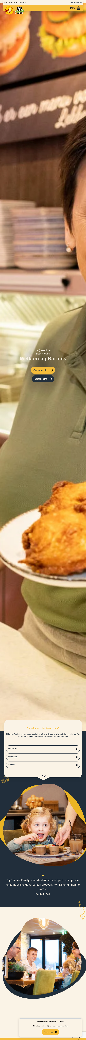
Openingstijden (40, 370)
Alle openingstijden (76, 2)
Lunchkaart (13, 749)
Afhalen (11, 765)
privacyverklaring (62, 1026)
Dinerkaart (12, 757)
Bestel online (40, 379)
